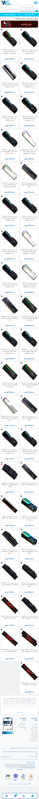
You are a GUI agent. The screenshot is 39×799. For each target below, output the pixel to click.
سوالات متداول (34, 729)
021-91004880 (31, 756)
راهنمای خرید (34, 727)
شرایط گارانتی (23, 723)
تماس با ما (35, 725)
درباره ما (35, 723)
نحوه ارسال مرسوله (33, 739)
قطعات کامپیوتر (32, 765)
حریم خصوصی (34, 731)
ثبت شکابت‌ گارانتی (21, 725)
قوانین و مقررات (34, 735)
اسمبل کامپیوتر (34, 741)
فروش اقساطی (34, 733)
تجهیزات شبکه (27, 765)
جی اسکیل (29, 698)
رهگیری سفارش (34, 737)
